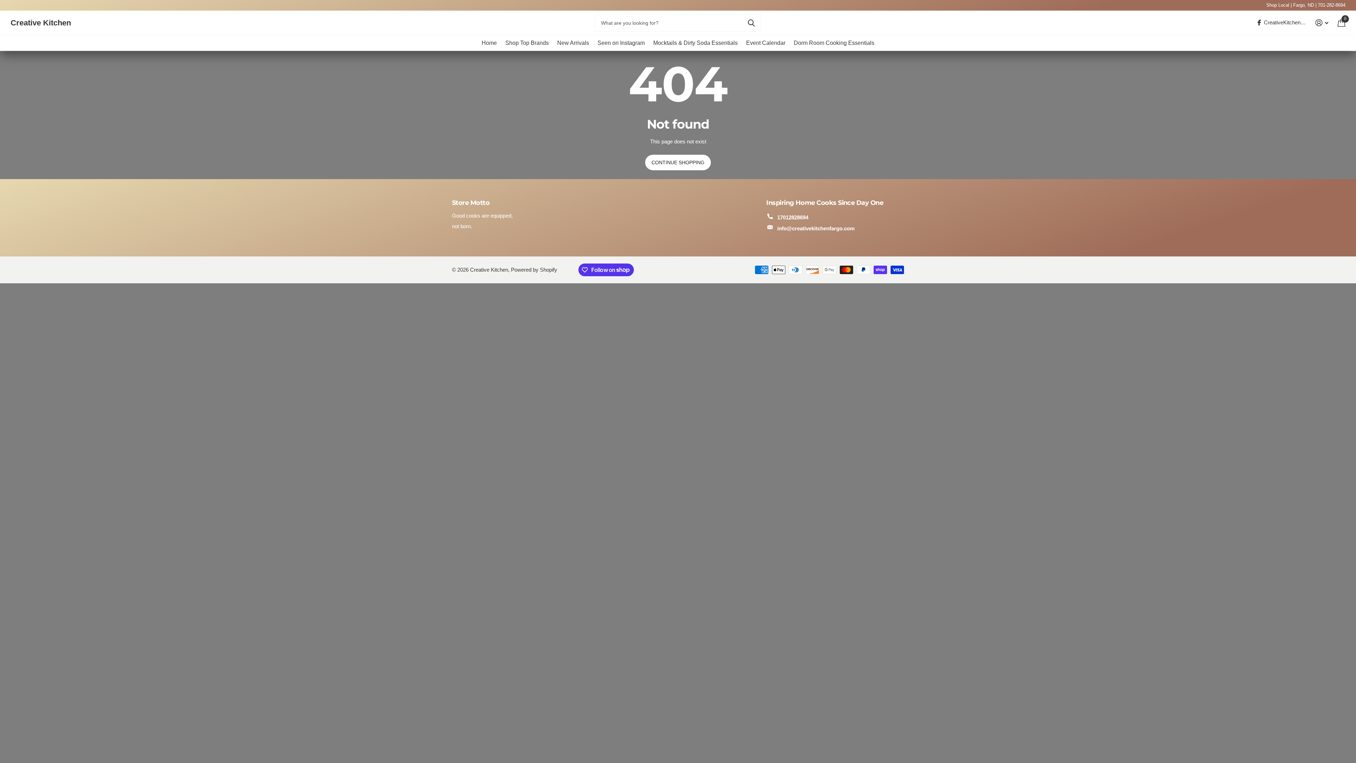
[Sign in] (1322, 23)
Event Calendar (765, 43)
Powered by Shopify (534, 270)
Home (489, 43)
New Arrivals (573, 43)
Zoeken (751, 23)
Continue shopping (678, 162)
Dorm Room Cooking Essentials (834, 43)
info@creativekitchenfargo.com (816, 228)
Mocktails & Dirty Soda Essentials (695, 43)
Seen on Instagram (621, 43)
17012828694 (792, 217)
